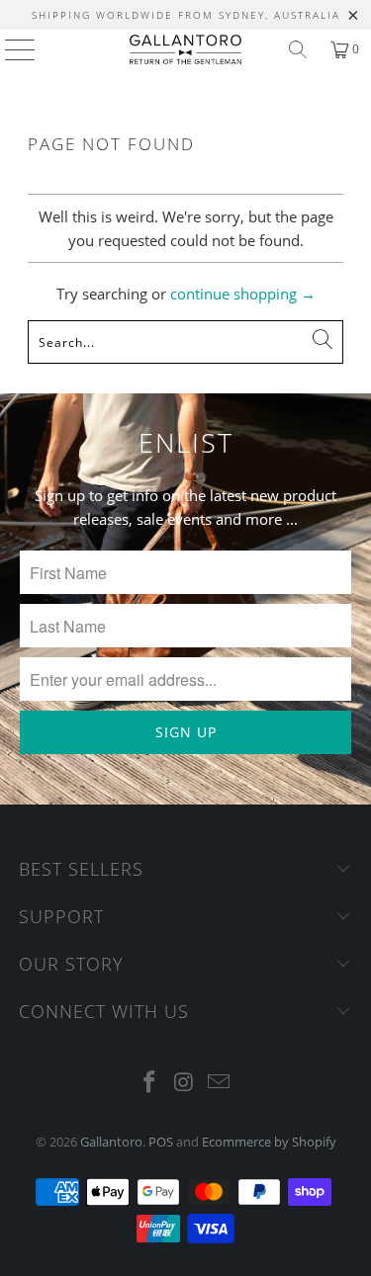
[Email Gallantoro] (218, 1082)
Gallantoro (111, 1141)
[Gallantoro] (186, 49)
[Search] (298, 49)
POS (160, 1141)
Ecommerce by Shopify (269, 1141)
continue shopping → (243, 293)
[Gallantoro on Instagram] (185, 1082)
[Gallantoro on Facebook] (150, 1082)
